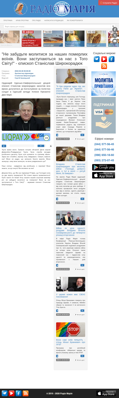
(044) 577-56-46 (104, 149)
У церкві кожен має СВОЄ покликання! (70, 295)
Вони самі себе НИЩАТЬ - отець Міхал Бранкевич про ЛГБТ (70, 342)
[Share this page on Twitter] (114, 35)
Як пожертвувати (75, 20)
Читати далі (80, 139)
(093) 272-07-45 (104, 160)
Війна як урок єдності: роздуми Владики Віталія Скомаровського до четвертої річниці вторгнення (70, 231)
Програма (7, 20)
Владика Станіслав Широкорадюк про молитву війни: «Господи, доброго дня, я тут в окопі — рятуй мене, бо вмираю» (70, 168)
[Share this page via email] (114, 41)
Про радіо (36, 20)
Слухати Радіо (109, 2)
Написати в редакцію (53, 20)
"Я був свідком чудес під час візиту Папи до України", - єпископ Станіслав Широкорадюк (70, 89)
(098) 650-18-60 (104, 155)
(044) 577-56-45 (104, 144)
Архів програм (22, 20)
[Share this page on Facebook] (114, 29)
